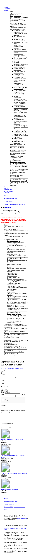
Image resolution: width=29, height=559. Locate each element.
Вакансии (6, 188)
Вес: (2, 379)
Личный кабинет (8, 191)
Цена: (2, 373)
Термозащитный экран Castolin (9, 489)
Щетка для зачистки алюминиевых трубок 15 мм (14, 473)
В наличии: (4, 388)
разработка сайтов (22, 518)
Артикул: (3, 370)
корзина (8, 207)
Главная (6, 7)
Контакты (6, 192)
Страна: (3, 382)
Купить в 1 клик (5, 392)
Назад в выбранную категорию (9, 417)
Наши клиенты (8, 189)
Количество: (4, 376)
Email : (3, 394)
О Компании (7, 8)
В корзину (4, 391)
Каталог (6, 10)
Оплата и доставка (9, 186)
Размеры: (3, 385)
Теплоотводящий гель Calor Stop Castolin (12, 439)
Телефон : (23, 394)
